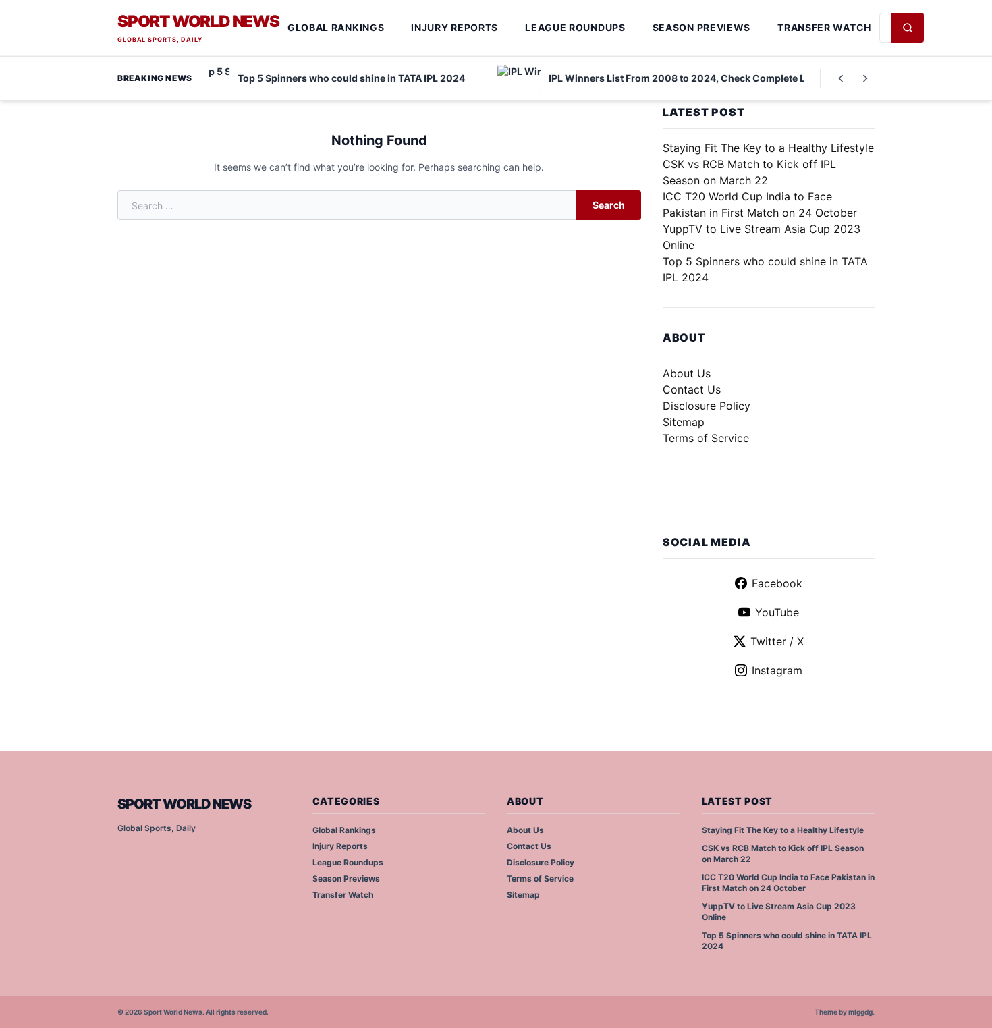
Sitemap (684, 422)
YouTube (777, 612)
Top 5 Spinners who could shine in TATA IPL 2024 (787, 941)
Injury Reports (454, 27)
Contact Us (692, 389)
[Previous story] (840, 78)
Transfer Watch (824, 27)
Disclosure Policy (706, 405)
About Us (687, 373)
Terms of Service (706, 438)
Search (609, 205)
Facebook (777, 583)
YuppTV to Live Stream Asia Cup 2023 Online (779, 912)
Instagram (777, 670)
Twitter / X (777, 641)
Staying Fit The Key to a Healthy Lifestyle (768, 148)
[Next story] (865, 78)
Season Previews (702, 27)
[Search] (907, 28)
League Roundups (575, 27)
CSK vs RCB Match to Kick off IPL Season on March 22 (783, 854)
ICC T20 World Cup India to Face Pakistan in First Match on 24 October (788, 883)
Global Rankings (336, 27)
